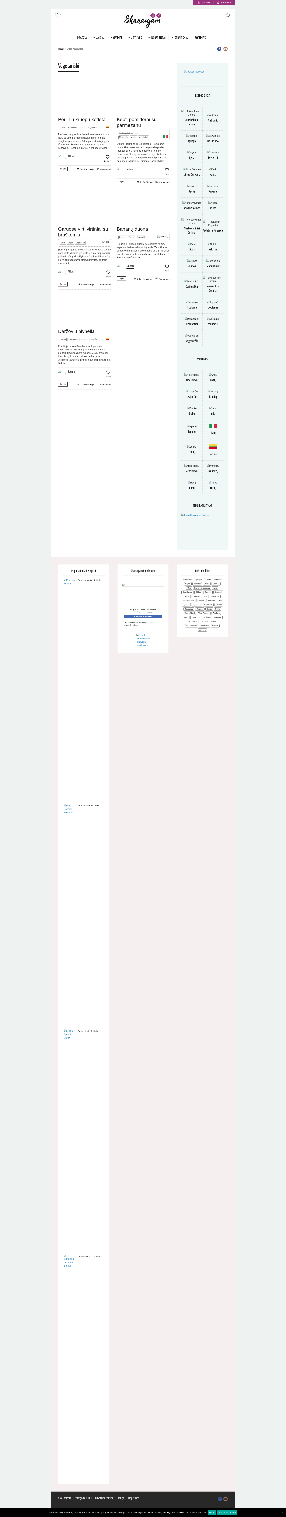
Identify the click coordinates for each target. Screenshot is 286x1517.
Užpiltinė (204, 621)
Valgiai (100, 38)
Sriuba (209, 609)
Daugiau (63, 169)
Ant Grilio (213, 120)
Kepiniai (122, 237)
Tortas (185, 617)
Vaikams (213, 324)
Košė (187, 596)
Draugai (121, 1498)
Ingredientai (158, 38)
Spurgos (199, 609)
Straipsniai (181, 38)
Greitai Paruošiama (202, 588)
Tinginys (216, 613)
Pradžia (82, 38)
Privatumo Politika (104, 1498)
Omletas (201, 601)
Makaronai (215, 596)
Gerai (211, 1512)
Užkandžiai (123, 137)
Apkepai (191, 141)
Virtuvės (136, 38)
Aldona (71, 156)
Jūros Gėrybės (192, 174)
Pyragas (186, 605)
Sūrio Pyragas (203, 613)
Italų (213, 433)
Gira (189, 588)
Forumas (200, 38)
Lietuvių (213, 454)
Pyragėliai (197, 605)
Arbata (208, 580)
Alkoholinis (187, 580)
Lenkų (192, 452)
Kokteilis (208, 592)
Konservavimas (192, 208)
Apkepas (198, 580)
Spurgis (130, 266)
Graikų (191, 413)
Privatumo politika (227, 1512)
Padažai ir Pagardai (213, 230)
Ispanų (192, 431)
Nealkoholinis (188, 601)
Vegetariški (92, 128)
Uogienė (217, 617)
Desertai (213, 158)
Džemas (216, 584)
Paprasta (211, 601)
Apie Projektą (64, 1498)
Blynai (63, 339)
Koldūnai (218, 592)
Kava (215, 588)
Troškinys (207, 617)
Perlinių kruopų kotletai (82, 119)
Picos (192, 249)
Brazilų (213, 397)
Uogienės (213, 307)
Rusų (192, 488)
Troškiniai (191, 307)
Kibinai (198, 592)
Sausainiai (189, 609)
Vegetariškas (191, 626)
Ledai (205, 596)
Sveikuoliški (72, 128)
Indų (213, 413)
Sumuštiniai (213, 266)
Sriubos (192, 266)
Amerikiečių (191, 380)
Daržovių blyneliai (77, 331)
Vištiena (202, 630)
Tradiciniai (196, 617)
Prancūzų (213, 471)
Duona (206, 584)
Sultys (217, 609)
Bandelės (218, 580)
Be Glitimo (213, 141)
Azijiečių (191, 397)
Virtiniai (215, 626)
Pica (220, 601)
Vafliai (213, 621)
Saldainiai (208, 605)
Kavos (192, 191)
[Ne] (282, 1512)
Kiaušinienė (187, 592)
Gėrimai (117, 38)
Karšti (63, 128)
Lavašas (196, 596)
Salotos (213, 249)
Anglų (213, 380)
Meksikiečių (192, 471)
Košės (213, 208)
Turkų (213, 488)
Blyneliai (197, 584)
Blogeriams (133, 1498)
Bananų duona (132, 229)
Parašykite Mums (83, 1498)
